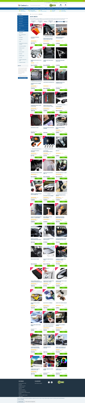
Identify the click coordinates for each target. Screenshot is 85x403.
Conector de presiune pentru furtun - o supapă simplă (36, 217)
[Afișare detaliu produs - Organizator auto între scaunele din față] (61, 75)
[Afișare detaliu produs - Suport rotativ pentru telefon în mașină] (61, 30)
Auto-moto (21, 32)
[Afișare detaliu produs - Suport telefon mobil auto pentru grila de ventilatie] (61, 339)
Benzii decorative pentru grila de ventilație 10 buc (48, 39)
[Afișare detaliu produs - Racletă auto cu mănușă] (49, 295)
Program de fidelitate (22, 389)
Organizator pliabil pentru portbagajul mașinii (61, 259)
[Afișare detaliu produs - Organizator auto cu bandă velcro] (36, 75)
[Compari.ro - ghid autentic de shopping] (52, 6)
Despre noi (20, 388)
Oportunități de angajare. (38, 383)
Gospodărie (21, 37)
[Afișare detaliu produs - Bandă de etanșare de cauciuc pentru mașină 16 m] (36, 186)
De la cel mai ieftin (33, 21)
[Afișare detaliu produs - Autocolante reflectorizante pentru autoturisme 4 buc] (49, 142)
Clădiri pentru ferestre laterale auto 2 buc (35, 369)
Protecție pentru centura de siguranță (48, 128)
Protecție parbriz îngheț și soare (48, 259)
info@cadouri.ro (55, 2)
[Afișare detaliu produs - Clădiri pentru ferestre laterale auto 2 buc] (36, 361)
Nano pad (57, 150)
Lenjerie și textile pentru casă (22, 60)
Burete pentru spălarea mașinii (60, 128)
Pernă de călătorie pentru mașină (48, 61)
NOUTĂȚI (65, 8)
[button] (33, 45)
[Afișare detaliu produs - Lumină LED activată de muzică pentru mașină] (61, 361)
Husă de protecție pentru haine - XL (48, 173)
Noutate (45, 21)
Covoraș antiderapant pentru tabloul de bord (35, 347)
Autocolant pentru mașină (48, 195)
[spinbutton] (32, 45)
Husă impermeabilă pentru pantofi (60, 195)
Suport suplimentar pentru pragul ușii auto (48, 239)
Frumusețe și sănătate (22, 46)
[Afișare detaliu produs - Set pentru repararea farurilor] (36, 30)
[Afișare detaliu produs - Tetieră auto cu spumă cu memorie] (61, 317)
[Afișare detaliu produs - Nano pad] (61, 142)
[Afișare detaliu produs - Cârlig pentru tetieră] (36, 251)
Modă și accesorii (21, 48)
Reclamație (20, 384)
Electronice (21, 39)
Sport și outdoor (21, 51)
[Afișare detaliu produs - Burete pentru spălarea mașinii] (61, 120)
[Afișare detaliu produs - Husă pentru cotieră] (36, 120)
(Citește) (22, 399)
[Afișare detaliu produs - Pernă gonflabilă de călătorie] (49, 339)
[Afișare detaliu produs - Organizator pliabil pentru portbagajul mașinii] (61, 251)
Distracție (20, 53)
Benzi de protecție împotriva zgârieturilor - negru (48, 281)
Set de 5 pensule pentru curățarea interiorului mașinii (36, 281)
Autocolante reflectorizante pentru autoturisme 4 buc (47, 151)
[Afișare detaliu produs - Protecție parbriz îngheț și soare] (49, 251)
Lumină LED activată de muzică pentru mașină (61, 369)
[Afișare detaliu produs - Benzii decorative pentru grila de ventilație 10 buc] (49, 30)
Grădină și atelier (21, 55)
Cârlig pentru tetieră (35, 259)
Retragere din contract (22, 385)
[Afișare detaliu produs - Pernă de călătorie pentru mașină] (49, 53)
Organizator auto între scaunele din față (60, 82)
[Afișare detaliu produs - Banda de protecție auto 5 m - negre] (36, 53)
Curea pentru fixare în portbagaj (35, 151)
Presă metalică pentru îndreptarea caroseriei (60, 217)
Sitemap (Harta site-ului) (22, 383)
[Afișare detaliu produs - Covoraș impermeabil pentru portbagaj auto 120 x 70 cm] (61, 231)
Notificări (20, 393)
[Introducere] (30, 14)
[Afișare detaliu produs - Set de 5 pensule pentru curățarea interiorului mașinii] (36, 273)
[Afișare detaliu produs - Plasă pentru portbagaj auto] (49, 75)
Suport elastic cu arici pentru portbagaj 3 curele (48, 106)
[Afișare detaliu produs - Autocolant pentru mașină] (49, 186)
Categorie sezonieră (22, 62)
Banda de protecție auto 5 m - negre (36, 61)
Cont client (60, 5)
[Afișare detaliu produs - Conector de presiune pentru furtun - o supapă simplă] (36, 209)
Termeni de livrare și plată (22, 391)
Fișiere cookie (21, 396)
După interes (42, 8)
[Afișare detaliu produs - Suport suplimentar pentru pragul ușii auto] (49, 231)
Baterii (20, 28)
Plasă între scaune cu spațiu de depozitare (36, 106)
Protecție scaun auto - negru (61, 172)
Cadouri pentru (35, 8)
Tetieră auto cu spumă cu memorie (60, 325)
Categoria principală (58, 8)
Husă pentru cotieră (34, 127)
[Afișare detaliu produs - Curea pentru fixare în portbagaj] (36, 142)
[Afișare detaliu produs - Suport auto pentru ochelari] (61, 295)
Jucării (20, 41)
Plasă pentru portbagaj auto (48, 82)
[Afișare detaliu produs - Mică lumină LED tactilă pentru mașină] (49, 209)
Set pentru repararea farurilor (35, 37)
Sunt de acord (20, 401)
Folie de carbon (59, 106)
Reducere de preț (51, 21)
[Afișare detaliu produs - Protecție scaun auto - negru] (61, 165)
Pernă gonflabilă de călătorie (47, 347)
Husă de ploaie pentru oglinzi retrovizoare (61, 281)
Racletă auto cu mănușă (47, 302)
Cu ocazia (20, 57)
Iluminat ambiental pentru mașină (48, 369)
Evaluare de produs (21, 387)
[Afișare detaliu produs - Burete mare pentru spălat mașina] (36, 317)
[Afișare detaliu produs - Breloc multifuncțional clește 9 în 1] (61, 53)
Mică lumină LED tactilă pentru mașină (47, 217)
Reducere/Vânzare (50, 8)
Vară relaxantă (28, 8)
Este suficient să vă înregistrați (47, 0)
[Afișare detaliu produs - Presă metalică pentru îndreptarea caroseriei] (61, 209)
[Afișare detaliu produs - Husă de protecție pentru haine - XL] (49, 165)
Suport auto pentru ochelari (61, 302)
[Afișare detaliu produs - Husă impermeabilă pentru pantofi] (61, 186)
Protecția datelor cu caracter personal (24, 392)
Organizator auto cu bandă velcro (36, 84)
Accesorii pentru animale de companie (23, 44)
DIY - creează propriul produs (22, 35)
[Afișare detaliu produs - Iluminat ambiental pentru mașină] (49, 361)
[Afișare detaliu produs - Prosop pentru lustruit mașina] (36, 295)
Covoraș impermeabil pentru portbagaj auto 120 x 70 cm (61, 239)
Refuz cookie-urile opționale (30, 401)
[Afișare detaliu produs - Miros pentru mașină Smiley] (49, 317)
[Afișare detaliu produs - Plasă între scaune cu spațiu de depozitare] (36, 98)
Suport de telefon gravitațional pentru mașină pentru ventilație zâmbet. (36, 239)
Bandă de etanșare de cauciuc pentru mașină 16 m (36, 194)
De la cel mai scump (40, 21)
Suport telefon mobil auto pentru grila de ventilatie (61, 347)
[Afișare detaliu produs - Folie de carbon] (61, 98)
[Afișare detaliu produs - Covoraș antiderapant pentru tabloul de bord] (36, 339)
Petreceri (20, 49)
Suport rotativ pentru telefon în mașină (60, 37)
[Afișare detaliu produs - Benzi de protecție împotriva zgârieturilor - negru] (49, 273)
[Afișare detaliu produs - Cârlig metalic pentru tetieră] (36, 165)
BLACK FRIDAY (21, 18)
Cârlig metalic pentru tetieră (36, 172)
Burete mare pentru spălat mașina (36, 325)
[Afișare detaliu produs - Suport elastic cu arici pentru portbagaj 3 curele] (49, 98)
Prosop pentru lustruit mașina (35, 303)
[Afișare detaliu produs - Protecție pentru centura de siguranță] (49, 120)
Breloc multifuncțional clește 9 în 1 (60, 61)
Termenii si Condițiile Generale (23, 395)
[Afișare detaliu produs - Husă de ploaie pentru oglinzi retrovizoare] (61, 273)
